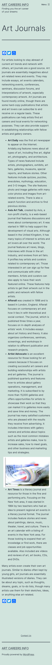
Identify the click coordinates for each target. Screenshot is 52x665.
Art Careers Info (15, 4)
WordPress (28, 654)
